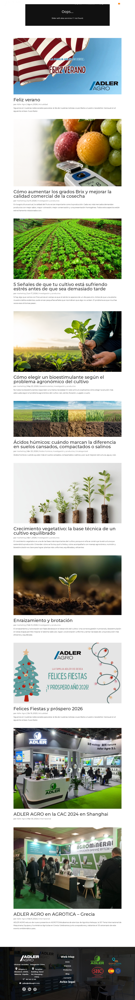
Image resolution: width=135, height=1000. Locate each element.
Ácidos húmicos (45, 451)
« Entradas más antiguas (23, 938)
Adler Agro (21, 104)
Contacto (111, 4)
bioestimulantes (46, 386)
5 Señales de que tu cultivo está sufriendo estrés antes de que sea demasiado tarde (60, 287)
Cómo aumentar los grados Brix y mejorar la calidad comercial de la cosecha (62, 194)
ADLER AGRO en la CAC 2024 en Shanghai (61, 814)
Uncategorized (81, 451)
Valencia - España (21, 974)
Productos (90, 4)
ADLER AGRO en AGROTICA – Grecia (54, 914)
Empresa (78, 4)
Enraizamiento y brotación (43, 620)
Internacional (45, 819)
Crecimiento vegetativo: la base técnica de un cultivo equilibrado (65, 531)
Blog (101, 4)
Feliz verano (27, 99)
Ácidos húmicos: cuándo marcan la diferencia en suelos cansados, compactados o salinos (65, 444)
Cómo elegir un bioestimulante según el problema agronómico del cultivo (59, 379)
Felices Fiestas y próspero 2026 (48, 708)
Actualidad (43, 104)
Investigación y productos (48, 201)
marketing (21, 201)
